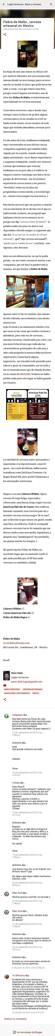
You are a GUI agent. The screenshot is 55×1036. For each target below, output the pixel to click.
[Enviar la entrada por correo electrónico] (4, 686)
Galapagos (17, 715)
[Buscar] (51, 4)
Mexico (36, 693)
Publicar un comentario (15, 1019)
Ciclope (15, 782)
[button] (4, 34)
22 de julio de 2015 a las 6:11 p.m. (28, 1012)
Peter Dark (17, 893)
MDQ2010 (25, 374)
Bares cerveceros (12, 689)
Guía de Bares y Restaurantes (17, 693)
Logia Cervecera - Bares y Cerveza (24, 4)
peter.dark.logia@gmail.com (26, 681)
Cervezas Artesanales (32, 689)
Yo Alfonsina (18, 975)
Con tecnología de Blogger (29, 1032)
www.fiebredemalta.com (16, 643)
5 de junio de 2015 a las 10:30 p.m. (28, 967)
